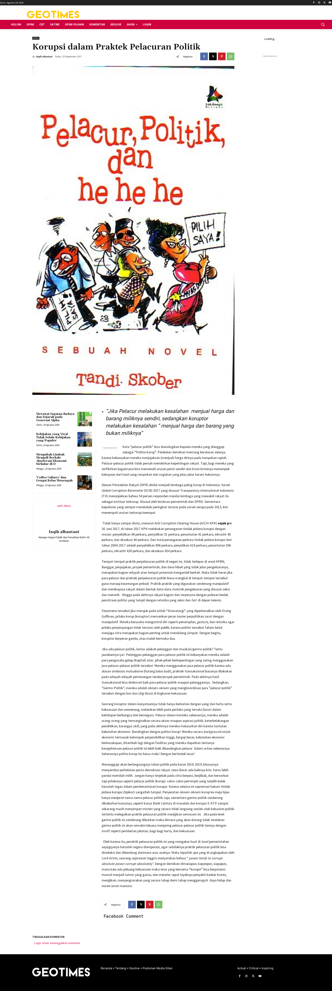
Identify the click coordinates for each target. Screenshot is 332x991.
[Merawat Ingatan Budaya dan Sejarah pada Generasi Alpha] (84, 419)
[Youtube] (330, 3)
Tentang (121, 968)
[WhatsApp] (230, 56)
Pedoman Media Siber (158, 968)
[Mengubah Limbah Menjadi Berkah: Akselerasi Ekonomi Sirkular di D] (84, 459)
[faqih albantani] (64, 515)
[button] (322, 24)
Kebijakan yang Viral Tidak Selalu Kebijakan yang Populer (53, 437)
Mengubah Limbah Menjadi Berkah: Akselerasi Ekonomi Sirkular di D (51, 459)
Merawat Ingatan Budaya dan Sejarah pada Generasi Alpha (55, 417)
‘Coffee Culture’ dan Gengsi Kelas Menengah (54, 479)
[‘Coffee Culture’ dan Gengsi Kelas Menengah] (84, 482)
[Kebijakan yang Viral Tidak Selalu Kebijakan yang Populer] (84, 439)
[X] (324, 3)
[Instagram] (319, 3)
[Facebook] (314, 3)
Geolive (134, 968)
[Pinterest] (222, 56)
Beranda (107, 968)
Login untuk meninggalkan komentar (57, 943)
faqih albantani (44, 56)
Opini (36, 38)
